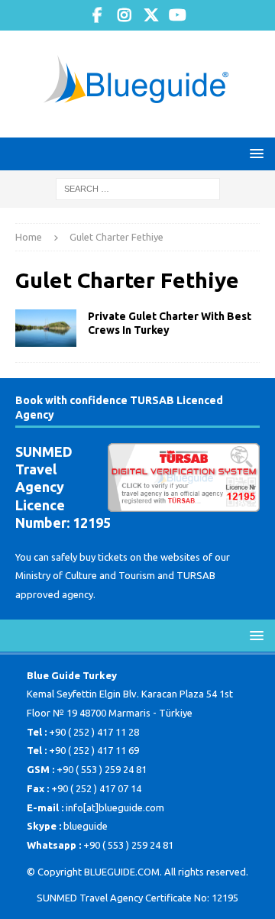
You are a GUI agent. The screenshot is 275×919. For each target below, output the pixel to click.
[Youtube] (177, 15)
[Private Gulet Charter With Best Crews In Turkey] (45, 328)
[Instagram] (124, 15)
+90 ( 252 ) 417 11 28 (94, 731)
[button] (254, 153)
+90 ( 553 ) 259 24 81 (102, 769)
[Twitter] (151, 15)
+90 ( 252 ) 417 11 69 (94, 750)
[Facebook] (97, 15)
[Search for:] (138, 188)
